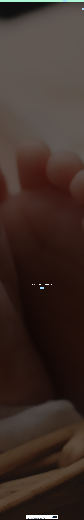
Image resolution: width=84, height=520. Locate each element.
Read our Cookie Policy (46, 518)
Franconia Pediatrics (22, 2)
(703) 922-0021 (48, 286)
